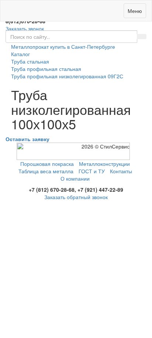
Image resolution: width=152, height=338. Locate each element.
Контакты (121, 171)
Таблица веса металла (45, 171)
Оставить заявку (27, 139)
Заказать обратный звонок (76, 197)
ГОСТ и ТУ (92, 171)
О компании (75, 178)
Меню (135, 10)
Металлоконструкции (104, 163)
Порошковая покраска (47, 163)
